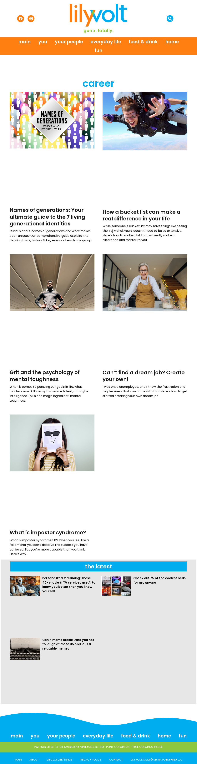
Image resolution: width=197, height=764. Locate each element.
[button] (170, 18)
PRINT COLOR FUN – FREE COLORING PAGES (134, 747)
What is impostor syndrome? (48, 532)
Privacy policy (90, 759)
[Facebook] (20, 18)
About (34, 759)
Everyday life (106, 41)
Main (24, 41)
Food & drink (143, 41)
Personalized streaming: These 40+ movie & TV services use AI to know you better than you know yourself (68, 584)
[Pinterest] (31, 18)
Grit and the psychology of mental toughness (45, 376)
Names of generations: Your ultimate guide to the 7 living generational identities (47, 216)
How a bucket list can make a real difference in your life (141, 215)
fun (98, 50)
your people (69, 41)
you (42, 41)
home (172, 41)
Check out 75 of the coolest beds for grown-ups (159, 580)
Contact (116, 759)
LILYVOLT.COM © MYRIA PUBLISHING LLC (156, 759)
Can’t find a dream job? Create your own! (144, 376)
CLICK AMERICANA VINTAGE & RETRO (80, 747)
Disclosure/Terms (59, 759)
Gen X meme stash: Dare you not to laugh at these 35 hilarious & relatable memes (68, 644)
